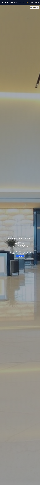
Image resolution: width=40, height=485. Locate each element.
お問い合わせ (37, 2)
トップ (17, 2)
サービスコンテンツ (22, 2)
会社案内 (32, 2)
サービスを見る (20, 256)
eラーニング (28, 2)
